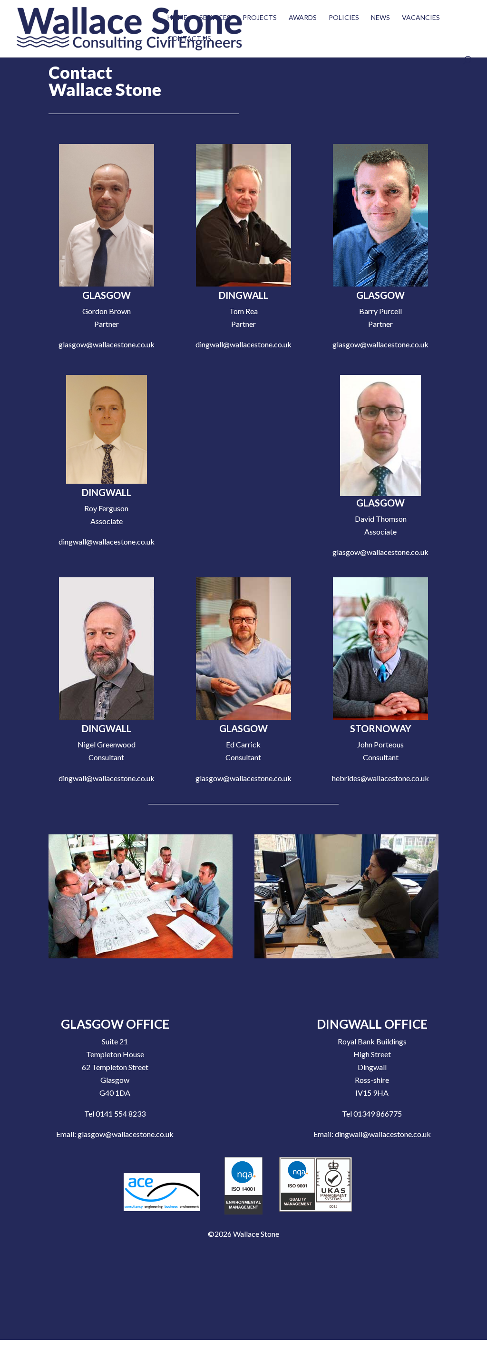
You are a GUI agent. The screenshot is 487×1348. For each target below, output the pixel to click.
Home (177, 17)
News (380, 17)
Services (215, 17)
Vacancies (421, 17)
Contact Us (189, 38)
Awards (303, 17)
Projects (260, 17)
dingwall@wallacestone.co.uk (383, 1133)
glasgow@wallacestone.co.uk (126, 1133)
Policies (344, 17)
